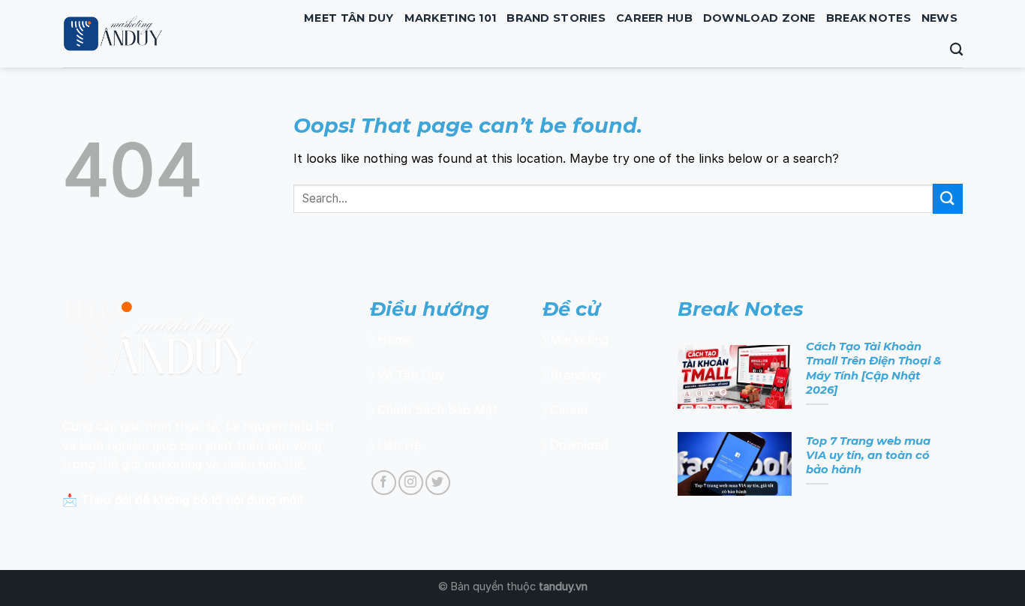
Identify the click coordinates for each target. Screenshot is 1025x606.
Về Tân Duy (411, 375)
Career (569, 409)
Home (394, 339)
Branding (575, 375)
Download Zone (759, 18)
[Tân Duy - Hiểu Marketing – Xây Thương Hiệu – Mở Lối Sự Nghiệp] (164, 34)
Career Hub (654, 18)
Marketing (579, 339)
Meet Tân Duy (348, 18)
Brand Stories (556, 18)
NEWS (939, 18)
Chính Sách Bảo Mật (437, 409)
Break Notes (868, 18)
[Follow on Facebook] (383, 482)
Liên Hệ (399, 444)
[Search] (956, 49)
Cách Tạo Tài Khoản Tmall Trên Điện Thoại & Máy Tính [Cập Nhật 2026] (874, 368)
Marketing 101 (450, 18)
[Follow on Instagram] (410, 482)
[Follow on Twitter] (437, 482)
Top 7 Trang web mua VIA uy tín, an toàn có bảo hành (868, 455)
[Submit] (948, 198)
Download (579, 444)
